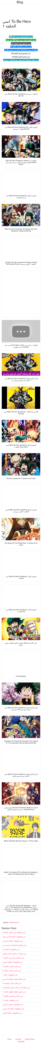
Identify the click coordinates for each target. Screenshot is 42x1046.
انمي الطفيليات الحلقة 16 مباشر (13, 1009)
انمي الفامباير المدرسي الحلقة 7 (13, 958)
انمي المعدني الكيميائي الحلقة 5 (21, 47)
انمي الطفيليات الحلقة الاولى (12, 1013)
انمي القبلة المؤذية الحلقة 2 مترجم (14, 979)
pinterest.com (14, 922)
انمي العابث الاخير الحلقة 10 (12, 983)
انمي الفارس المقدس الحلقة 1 (13, 996)
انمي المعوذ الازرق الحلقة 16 (21, 57)
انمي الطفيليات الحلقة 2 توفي (12, 962)
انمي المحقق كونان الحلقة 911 (21, 43)
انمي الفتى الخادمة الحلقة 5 (12, 970)
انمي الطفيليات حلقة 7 (10, 975)
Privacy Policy (29, 1039)
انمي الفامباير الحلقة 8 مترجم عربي (14, 945)
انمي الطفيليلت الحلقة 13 (11, 949)
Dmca (10, 1039)
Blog (20, 2)
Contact (18, 1039)
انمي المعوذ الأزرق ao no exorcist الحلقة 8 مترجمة (21, 50)
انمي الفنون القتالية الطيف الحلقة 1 (14, 992)
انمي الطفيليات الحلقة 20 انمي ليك (14, 937)
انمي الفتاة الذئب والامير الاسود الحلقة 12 (16, 987)
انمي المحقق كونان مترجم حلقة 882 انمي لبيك (21, 40)
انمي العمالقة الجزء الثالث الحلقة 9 (14, 932)
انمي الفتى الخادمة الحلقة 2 (12, 966)
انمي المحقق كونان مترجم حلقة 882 (21, 37)
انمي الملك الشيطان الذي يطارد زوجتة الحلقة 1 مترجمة (21, 60)
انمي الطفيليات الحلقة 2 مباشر (13, 941)
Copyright (21, 1041)
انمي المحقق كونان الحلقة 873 (21, 53)
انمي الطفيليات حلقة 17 (10, 1000)
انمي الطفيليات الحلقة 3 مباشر (13, 1004)
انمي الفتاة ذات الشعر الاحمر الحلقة (14, 953)
